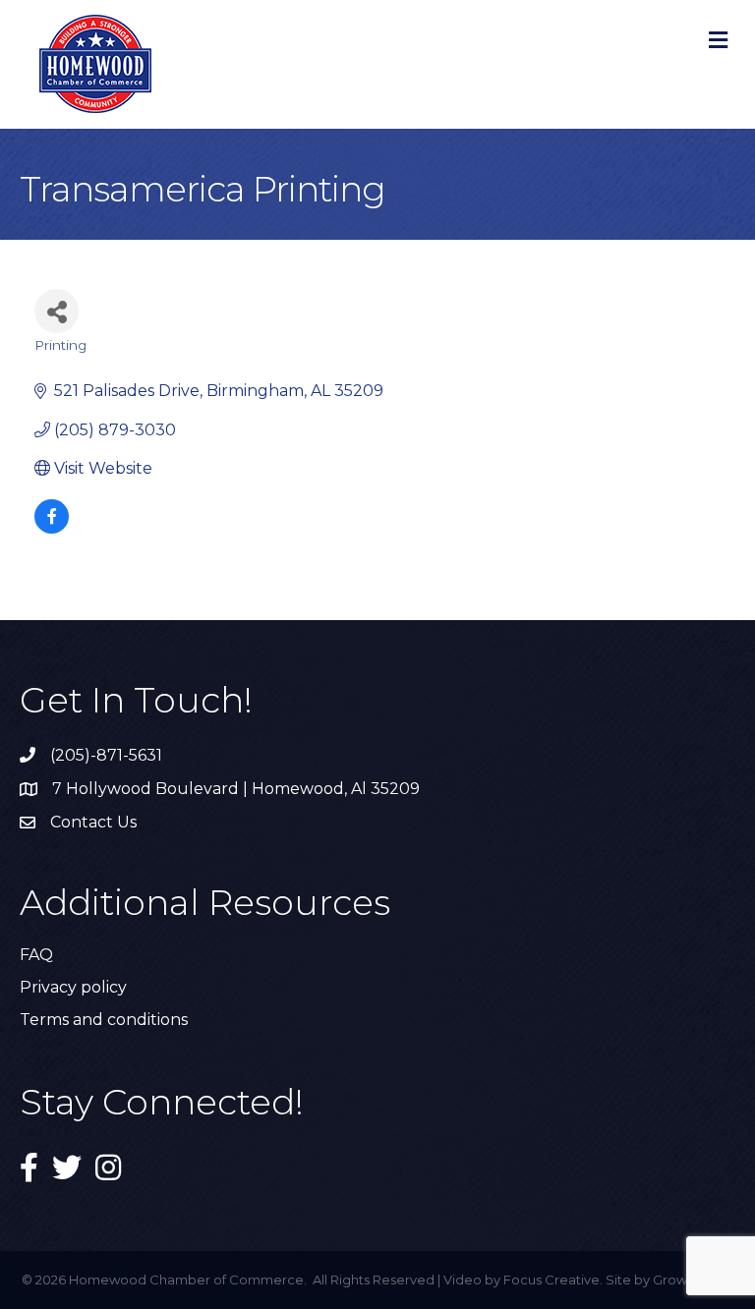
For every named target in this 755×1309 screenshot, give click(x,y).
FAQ (36, 954)
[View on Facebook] (51, 528)
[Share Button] (56, 311)
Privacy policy (73, 987)
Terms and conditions (104, 1019)
